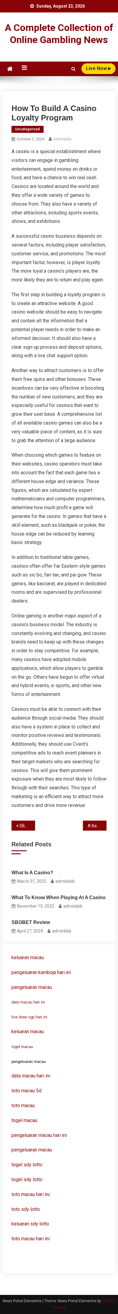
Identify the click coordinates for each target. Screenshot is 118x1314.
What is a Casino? (32, 872)
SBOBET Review (27, 825)
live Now (97, 68)
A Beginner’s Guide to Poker (97, 825)
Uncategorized (27, 129)
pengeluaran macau (31, 1150)
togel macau (22, 1046)
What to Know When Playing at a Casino (58, 897)
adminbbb (62, 139)
